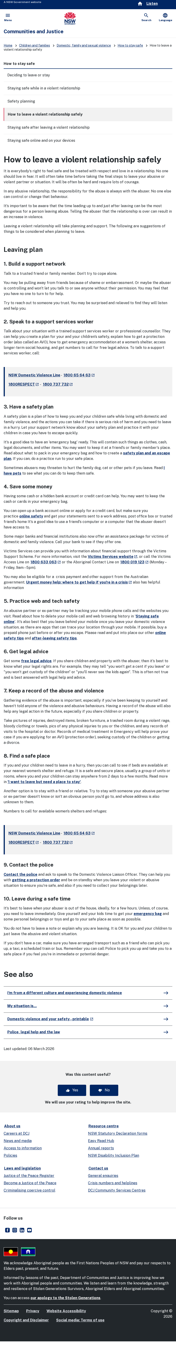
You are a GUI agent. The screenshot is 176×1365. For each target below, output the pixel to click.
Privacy (32, 1311)
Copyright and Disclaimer (26, 1320)
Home (8, 45)
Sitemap (11, 1311)
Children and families (34, 45)
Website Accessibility (66, 1311)
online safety (31, 516)
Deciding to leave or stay (28, 75)
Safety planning (21, 101)
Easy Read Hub (101, 1141)
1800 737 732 (58, 384)
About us (12, 1126)
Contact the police (20, 874)
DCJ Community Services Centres (117, 1190)
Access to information (23, 1148)
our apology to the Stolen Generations (65, 1298)
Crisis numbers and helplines (112, 1183)
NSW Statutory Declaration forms (117, 1133)
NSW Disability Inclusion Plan (113, 1155)
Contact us (98, 1168)
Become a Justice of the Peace (30, 1183)
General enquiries (103, 1175)
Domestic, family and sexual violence (84, 45)
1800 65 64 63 (79, 375)
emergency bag (148, 914)
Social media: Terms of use (80, 1320)
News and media (18, 1141)
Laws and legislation (22, 1168)
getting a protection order (36, 880)
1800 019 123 (134, 562)
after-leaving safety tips (54, 638)
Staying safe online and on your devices (41, 140)
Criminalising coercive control (29, 1190)
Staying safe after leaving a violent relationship (48, 127)
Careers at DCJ (16, 1133)
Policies (10, 1155)
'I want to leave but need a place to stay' (44, 782)
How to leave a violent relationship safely (45, 114)
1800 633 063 (45, 562)
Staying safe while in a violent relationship (43, 88)
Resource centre (103, 1126)
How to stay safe (130, 45)
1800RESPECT (23, 384)
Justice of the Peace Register (29, 1175)
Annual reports (101, 1148)
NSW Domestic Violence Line (34, 375)
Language (165, 17)
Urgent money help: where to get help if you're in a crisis (79, 582)
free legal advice (36, 661)
